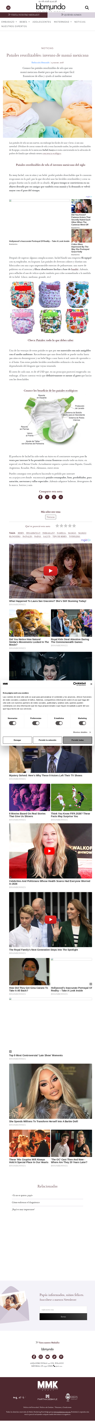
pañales (27, 537)
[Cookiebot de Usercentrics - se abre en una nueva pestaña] (75, 684)
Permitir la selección (47, 740)
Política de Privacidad (31, 1407)
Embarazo (8, 22)
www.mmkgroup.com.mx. (62, 1412)
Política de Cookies (46, 1407)
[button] (8, 8)
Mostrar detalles (80, 732)
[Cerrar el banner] (91, 684)
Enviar (63, 1317)
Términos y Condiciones (63, 1407)
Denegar (17, 740)
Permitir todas (77, 740)
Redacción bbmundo (40, 62)
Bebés (24, 22)
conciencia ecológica (51, 153)
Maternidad (62, 22)
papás (37, 537)
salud (46, 537)
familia (61, 533)
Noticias (80, 22)
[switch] (35, 723)
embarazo (49, 533)
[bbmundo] (48, 7)
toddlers (74, 537)
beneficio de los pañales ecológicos (57, 390)
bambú (74, 269)
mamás (72, 533)
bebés (21, 533)
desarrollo (33, 533)
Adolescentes (42, 22)
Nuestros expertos (14, 26)
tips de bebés (59, 537)
